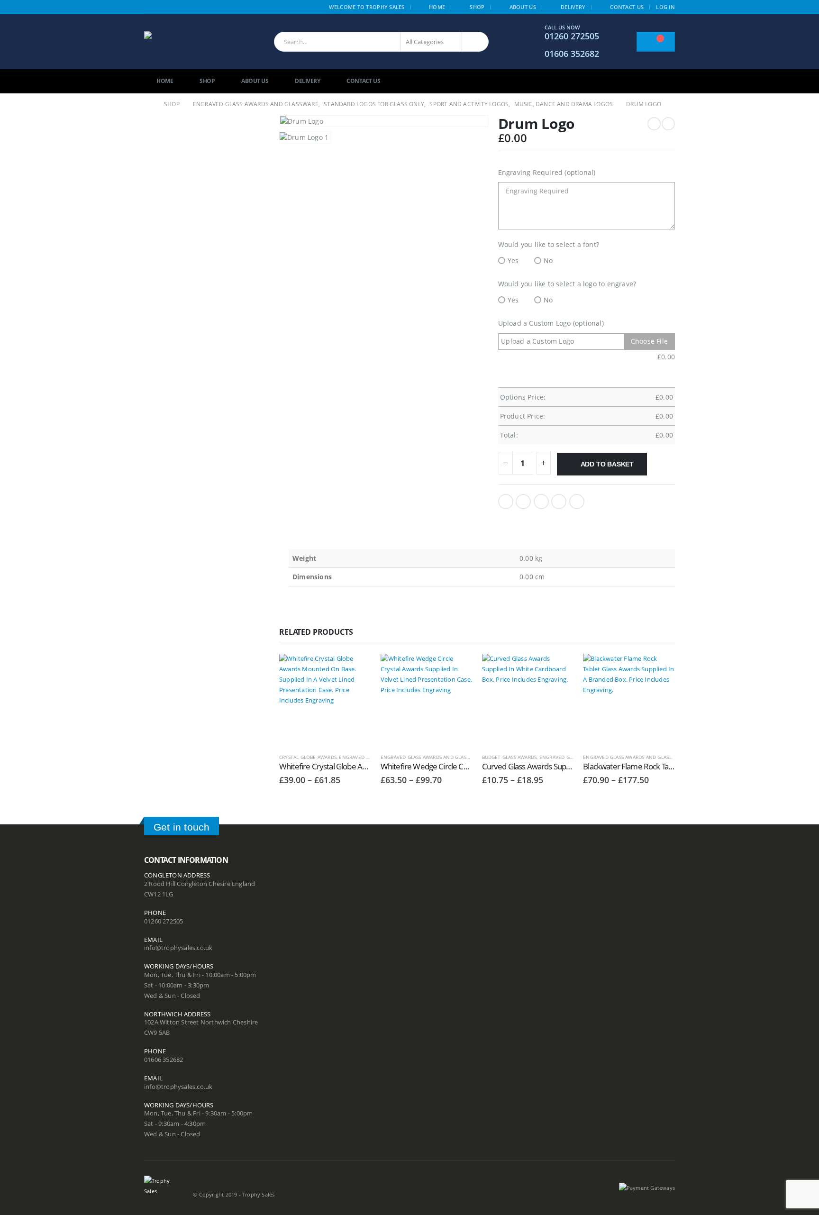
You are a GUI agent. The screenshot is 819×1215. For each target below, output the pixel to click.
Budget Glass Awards (509, 757)
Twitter (523, 501)
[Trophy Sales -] (192, 42)
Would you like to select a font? (548, 244)
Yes (513, 260)
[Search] (475, 41)
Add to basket (607, 464)
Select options (355, 669)
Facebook (505, 501)
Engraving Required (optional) (547, 172)
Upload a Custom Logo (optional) (551, 323)
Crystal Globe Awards (308, 757)
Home (437, 6)
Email (576, 501)
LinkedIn (541, 501)
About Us (523, 6)
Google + (558, 501)
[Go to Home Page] (147, 104)
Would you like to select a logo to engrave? (567, 283)
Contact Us (627, 6)
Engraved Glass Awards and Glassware (431, 757)
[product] (325, 700)
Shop (477, 6)
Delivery (573, 6)
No (548, 260)
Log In (665, 6)
